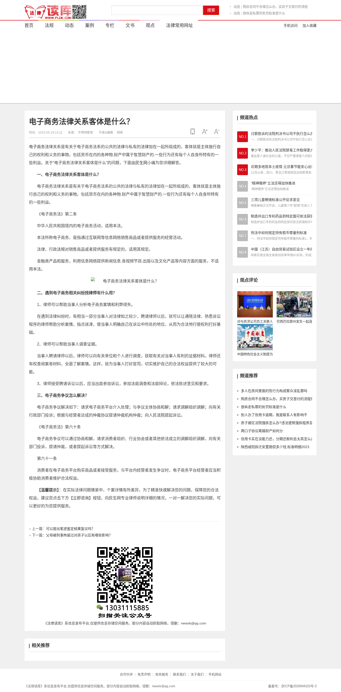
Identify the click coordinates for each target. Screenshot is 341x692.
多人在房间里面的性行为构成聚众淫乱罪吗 (274, 391)
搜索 (211, 10)
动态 (237, 7)
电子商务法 (39, 147)
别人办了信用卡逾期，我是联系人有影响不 (274, 415)
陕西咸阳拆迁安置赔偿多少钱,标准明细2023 (275, 447)
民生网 (141, 163)
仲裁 (97, 415)
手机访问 (291, 26)
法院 (161, 415)
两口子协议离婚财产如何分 (262, 431)
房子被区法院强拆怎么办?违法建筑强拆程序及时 (278, 423)
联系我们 (179, 674)
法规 (49, 25)
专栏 (109, 25)
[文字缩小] (217, 132)
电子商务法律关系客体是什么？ (81, 121)
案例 (89, 25)
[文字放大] (205, 132)
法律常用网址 (179, 25)
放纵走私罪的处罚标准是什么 (264, 13)
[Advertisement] (170, 68)
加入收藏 (310, 26)
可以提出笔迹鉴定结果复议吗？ (70, 529)
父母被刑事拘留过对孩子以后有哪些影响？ (79, 535)
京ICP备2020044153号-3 (299, 686)
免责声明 (144, 674)
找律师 (91, 293)
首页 (28, 25)
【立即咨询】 (81, 498)
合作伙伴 (126, 674)
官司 (137, 364)
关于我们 (197, 674)
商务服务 (161, 674)
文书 (130, 25)
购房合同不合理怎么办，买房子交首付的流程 (275, 7)
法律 (121, 147)
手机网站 (214, 674)
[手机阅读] (193, 132)
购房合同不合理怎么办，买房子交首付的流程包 (277, 399)
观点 (150, 25)
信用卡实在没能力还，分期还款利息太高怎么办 (277, 439)
